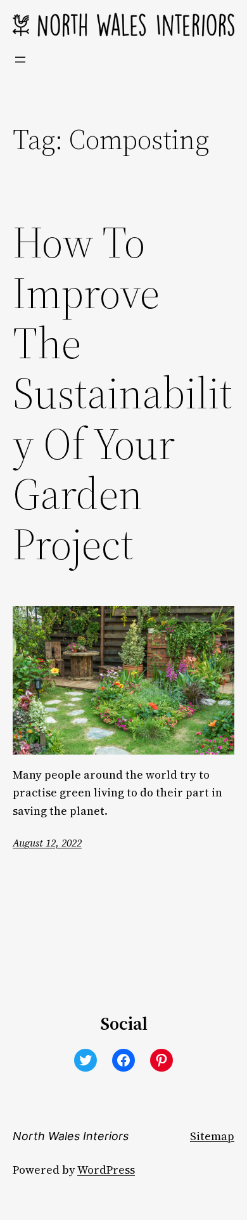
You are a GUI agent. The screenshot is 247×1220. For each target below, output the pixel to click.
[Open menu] (20, 59)
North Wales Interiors (71, 1136)
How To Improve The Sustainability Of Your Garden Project (122, 393)
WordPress (106, 1170)
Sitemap (212, 1136)
